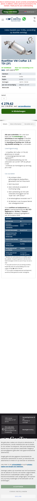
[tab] (5, 124)
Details (5, 124)
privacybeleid (16, 464)
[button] (30, 12)
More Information (15, 124)
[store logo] (13, 19)
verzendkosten (24, 106)
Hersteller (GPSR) (29, 124)
